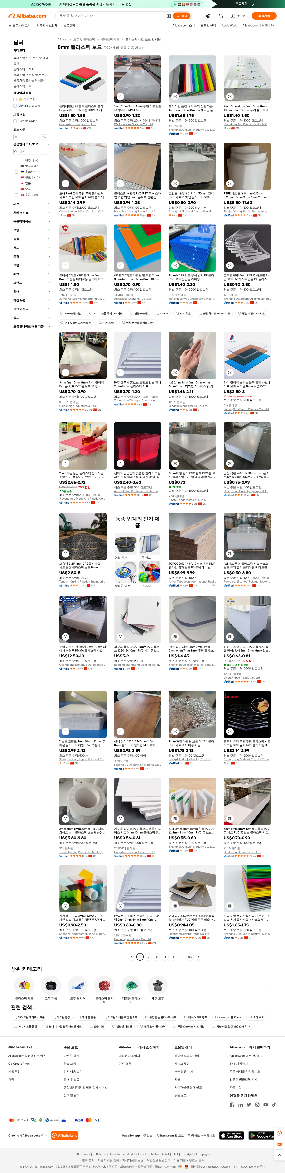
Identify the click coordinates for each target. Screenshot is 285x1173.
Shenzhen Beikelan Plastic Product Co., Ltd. (192, 664)
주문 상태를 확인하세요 (245, 1071)
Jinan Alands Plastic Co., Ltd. (187, 499)
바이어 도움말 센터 (186, 1055)
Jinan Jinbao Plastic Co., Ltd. (242, 677)
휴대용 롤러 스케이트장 (77, 322)
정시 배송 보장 (73, 1071)
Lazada (142, 1154)
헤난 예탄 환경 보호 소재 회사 (233, 1026)
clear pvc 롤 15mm (230, 1017)
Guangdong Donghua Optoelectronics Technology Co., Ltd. (83, 664)
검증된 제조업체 (129, 1055)
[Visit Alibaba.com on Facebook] (232, 1104)
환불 (177, 1079)
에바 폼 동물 (89, 1017)
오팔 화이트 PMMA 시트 (216, 313)
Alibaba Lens (31, 1135)
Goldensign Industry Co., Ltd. (78, 405)
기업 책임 (14, 1071)
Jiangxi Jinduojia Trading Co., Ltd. (190, 759)
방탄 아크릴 (141, 313)
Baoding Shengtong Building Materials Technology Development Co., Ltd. (137, 664)
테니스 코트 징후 (197, 1017)
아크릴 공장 (63, 1017)
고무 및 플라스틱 (84, 39)
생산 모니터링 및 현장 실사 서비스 (86, 1087)
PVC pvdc (108, 322)
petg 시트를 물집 (27, 1026)
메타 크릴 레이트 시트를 (31, 1017)
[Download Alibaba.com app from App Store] (231, 1135)
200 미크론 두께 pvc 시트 (107, 313)
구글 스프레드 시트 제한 (191, 1026)
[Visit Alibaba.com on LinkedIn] (240, 1104)
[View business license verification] (180, 1167)
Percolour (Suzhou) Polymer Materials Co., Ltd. (247, 581)
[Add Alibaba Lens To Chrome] (64, 1135)
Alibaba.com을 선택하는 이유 (27, 1055)
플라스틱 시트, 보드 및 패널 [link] (143, 39)
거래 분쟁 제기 (183, 1071)
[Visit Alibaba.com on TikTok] (273, 1104)
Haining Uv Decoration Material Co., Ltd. (137, 764)
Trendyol (187, 1154)
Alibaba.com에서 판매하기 (247, 1055)
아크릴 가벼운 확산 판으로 (122, 1017)
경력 (11, 1079)
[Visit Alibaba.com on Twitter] (248, 1104)
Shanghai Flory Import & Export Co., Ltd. (83, 759)
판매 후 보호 (71, 1079)
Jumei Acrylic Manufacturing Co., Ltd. (83, 298)
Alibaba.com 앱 (167, 1135)
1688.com (99, 1154)
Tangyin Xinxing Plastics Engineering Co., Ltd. (83, 581)
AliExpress (83, 1154)
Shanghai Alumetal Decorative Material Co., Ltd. (192, 211)
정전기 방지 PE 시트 (253, 313)
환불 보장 (70, 1063)
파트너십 (235, 1087)
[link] (279, 1133)
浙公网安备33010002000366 (210, 1166)
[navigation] (32, 498)
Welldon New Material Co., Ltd (133, 124)
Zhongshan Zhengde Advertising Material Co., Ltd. (137, 400)
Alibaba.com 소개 (20, 1047)
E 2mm (164, 313)
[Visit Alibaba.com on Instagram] (257, 1104)
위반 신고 (180, 1095)
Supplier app (131, 1135)
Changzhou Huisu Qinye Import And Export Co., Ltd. (247, 491)
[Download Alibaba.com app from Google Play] (262, 1135)
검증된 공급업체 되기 (243, 1079)
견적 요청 (125, 1063)
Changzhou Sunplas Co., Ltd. (77, 124)
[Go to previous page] (131, 957)
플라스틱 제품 (110, 39)
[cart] (222, 16)
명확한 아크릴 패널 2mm (140, 322)
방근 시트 (99, 1026)
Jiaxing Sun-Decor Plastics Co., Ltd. (246, 409)
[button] (168, 15)
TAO (175, 1154)
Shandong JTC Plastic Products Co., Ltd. (247, 124)
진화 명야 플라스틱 (154, 1026)
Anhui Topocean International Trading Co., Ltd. (192, 581)
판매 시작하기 (239, 1063)
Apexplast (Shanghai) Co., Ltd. (133, 298)
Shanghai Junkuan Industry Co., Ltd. (192, 129)
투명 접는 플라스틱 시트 (162, 1017)
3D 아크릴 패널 (72, 313)
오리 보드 (258, 1017)
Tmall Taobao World (122, 1154)
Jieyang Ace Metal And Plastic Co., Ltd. (83, 498)
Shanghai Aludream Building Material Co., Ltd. (247, 298)
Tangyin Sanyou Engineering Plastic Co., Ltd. (192, 298)
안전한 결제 (71, 1055)
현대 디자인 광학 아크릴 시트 (65, 1026)
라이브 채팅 (182, 1063)
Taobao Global (160, 1154)
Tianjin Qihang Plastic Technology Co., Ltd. (247, 211)
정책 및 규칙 (71, 1095)
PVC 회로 (185, 313)
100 (190, 956)
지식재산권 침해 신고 (188, 1087)
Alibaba (62, 39)
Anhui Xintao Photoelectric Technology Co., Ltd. (137, 491)
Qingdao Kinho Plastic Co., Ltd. (188, 405)
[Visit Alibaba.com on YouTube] (265, 1104)
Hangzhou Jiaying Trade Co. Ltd (134, 211)
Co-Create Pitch (19, 1063)
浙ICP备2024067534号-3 (249, 1166)
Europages (203, 1154)
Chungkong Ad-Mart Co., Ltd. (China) (83, 211)
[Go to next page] (198, 957)
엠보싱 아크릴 (124, 1026)
